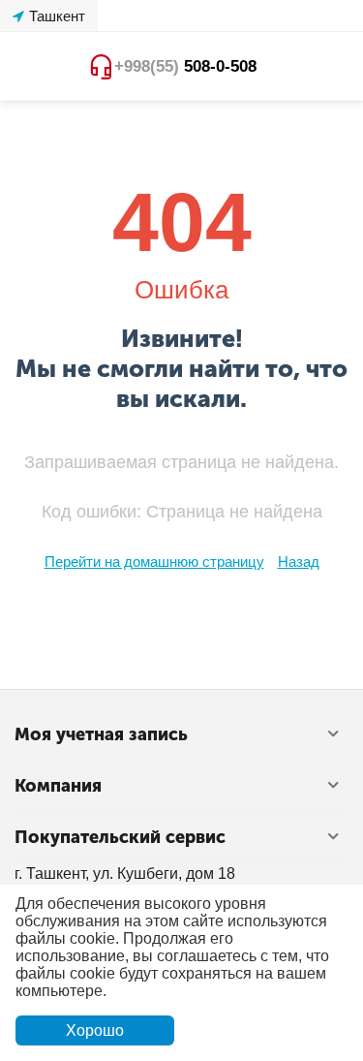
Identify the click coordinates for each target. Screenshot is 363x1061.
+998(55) (185, 66)
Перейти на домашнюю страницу (154, 561)
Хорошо (95, 1030)
